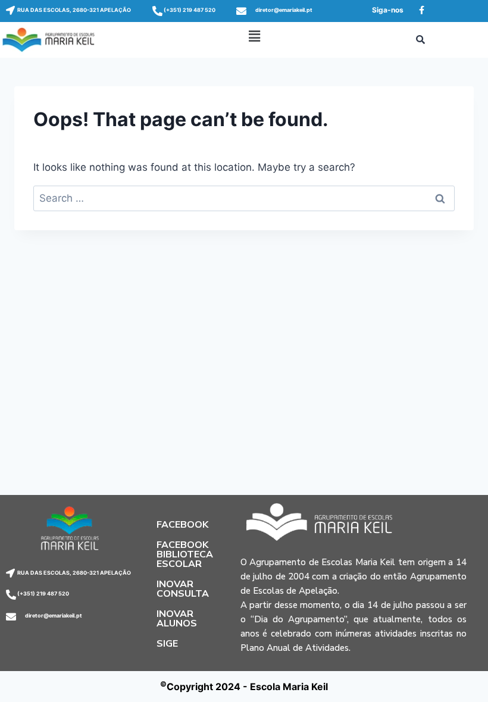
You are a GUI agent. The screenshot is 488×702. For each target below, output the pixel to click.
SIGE (167, 643)
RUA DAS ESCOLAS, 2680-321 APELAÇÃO (74, 10)
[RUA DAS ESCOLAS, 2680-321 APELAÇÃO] (10, 10)
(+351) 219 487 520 (189, 10)
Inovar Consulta (183, 589)
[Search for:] (244, 198)
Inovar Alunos (177, 618)
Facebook (182, 524)
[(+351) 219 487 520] (157, 11)
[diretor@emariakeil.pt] (241, 11)
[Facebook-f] (421, 10)
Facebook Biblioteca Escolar (185, 554)
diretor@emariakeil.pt (283, 10)
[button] (254, 36)
